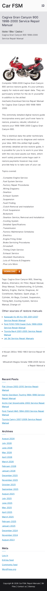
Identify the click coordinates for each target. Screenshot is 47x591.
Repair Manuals (33, 583)
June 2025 (7, 503)
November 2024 (10, 535)
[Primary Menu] (43, 6)
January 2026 (8, 471)
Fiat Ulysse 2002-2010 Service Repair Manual (20, 388)
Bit (43, 583)
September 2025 (10, 489)
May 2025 (7, 507)
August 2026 (8, 438)
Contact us (22, 586)
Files (14, 586)
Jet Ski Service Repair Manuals (19, 338)
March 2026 (8, 461)
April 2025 (7, 512)
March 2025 (8, 517)
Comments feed (9, 564)
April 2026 (7, 457)
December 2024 (10, 530)
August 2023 (8, 540)
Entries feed (8, 560)
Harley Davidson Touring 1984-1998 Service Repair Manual (23, 397)
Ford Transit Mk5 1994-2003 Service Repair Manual (23, 413)
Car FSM (12, 6)
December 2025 (10, 475)
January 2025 (8, 526)
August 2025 (8, 494)
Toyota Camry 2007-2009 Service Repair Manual (22, 421)
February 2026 (9, 466)
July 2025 (7, 498)
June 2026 (7, 448)
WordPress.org (9, 569)
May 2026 (7, 452)
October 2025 (9, 484)
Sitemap (31, 586)
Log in (5, 555)
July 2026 (7, 443)
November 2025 (10, 480)
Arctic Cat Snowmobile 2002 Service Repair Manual (23, 405)
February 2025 (9, 521)
